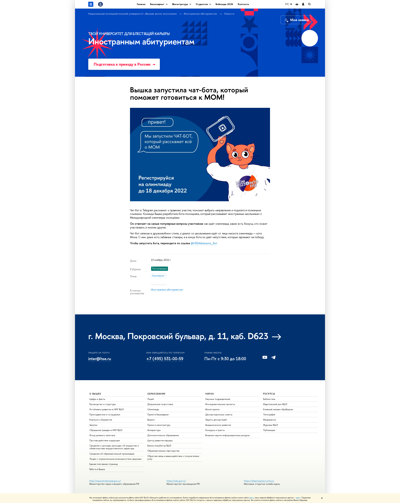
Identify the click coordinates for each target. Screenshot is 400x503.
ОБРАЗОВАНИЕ (156, 393)
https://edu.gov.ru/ (176, 480)
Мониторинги (212, 409)
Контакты (243, 4)
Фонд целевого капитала (102, 435)
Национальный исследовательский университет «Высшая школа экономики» (133, 13)
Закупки (93, 424)
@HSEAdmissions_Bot (204, 243)
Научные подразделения (217, 399)
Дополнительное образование (163, 435)
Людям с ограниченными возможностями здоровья (115, 458)
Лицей (150, 399)
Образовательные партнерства (163, 450)
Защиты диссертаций (216, 419)
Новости (229, 13)
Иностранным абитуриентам (201, 13)
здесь (251, 497)
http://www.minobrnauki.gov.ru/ (105, 480)
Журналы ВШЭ (270, 424)
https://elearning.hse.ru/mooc (259, 480)
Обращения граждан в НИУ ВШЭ (105, 430)
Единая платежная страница (103, 464)
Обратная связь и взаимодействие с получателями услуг (173, 457)
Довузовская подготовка (160, 404)
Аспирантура (153, 430)
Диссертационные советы (218, 414)
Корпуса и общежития (100, 419)
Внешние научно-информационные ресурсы (227, 435)
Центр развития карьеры (160, 440)
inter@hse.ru (99, 358)
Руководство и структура (102, 404)
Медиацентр (269, 419)
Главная (141, 4)
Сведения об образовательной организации (111, 453)
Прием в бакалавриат (158, 414)
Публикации (269, 430)
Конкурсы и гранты (215, 430)
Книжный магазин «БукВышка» (278, 409)
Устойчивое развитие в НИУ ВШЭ (106, 409)
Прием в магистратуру (158, 424)
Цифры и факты (97, 399)
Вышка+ (151, 419)
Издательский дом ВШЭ (275, 404)
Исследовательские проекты (220, 404)
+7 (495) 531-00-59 (164, 358)
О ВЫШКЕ (95, 393)
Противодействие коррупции (104, 440)
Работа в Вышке (97, 469)
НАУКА (209, 393)
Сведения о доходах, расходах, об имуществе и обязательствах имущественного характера (114, 447)
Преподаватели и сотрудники (104, 414)
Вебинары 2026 (224, 4)
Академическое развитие (218, 424)
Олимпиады (153, 409)
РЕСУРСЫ (269, 393)
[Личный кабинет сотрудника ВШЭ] (303, 4)
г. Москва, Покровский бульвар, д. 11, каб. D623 (178, 336)
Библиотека (269, 399)
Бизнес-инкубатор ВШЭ (159, 445)
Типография (269, 414)
